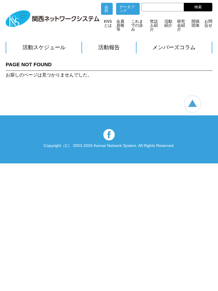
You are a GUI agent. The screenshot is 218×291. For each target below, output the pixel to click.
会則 (106, 9)
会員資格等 (120, 25)
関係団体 (196, 23)
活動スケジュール (44, 47)
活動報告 (109, 47)
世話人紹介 (154, 25)
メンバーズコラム (174, 47)
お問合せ (208, 23)
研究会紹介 (181, 25)
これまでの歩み (137, 25)
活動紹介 (168, 23)
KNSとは (108, 23)
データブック (127, 9)
